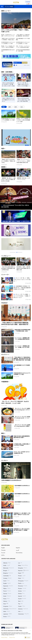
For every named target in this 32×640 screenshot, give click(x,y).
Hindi (5, 603)
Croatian (7, 578)
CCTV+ (3, 555)
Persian (21, 575)
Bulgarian (8, 573)
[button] (8, 28)
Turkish (21, 606)
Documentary (19, 552)
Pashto (21, 583)
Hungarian (7, 606)
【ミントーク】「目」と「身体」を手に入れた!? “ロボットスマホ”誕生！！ (23, 84)
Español (18, 547)
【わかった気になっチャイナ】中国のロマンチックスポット (8, 100)
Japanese (7, 614)
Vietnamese (23, 614)
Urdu (20, 611)
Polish (21, 578)
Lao (20, 562)
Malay (23, 565)
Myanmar (23, 570)
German (7, 593)
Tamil (20, 601)
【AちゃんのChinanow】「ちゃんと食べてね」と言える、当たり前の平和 (23, 100)
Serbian (22, 591)
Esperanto (8, 586)
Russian (22, 588)
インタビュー (5, 256)
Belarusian (8, 568)
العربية (17, 550)
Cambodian (7, 575)
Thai (20, 603)
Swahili (22, 598)
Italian (6, 611)
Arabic (6, 565)
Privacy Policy (4, 637)
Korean (6, 616)
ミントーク (4, 274)
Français (3, 550)
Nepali (21, 573)
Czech (6, 580)
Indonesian (9, 608)
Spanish (22, 596)
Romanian (22, 586)
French (7, 591)
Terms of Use (12, 637)
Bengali (6, 570)
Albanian (6, 562)
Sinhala (21, 593)
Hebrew (6, 601)
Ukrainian (23, 608)
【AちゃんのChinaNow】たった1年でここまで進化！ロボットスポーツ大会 (8, 84)
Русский (3, 552)
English (3, 547)
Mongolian (22, 568)
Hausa (6, 598)
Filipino (7, 588)
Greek (7, 596)
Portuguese (23, 580)
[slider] (16, 65)
